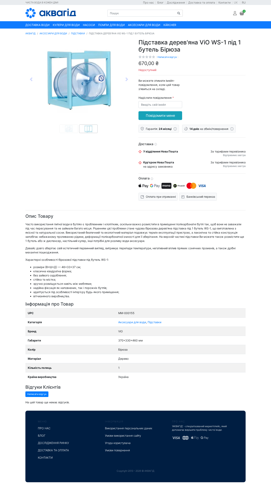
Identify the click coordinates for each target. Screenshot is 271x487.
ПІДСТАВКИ (78, 33)
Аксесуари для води (144, 25)
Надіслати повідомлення (155, 97)
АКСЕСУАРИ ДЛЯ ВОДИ (53, 33)
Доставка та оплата (201, 2)
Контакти (224, 2)
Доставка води (37, 25)
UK (236, 2)
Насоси (89, 25)
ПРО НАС (44, 428)
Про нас (148, 2)
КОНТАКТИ (45, 457)
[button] (235, 13)
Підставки (154, 322)
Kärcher (169, 25)
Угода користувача (118, 443)
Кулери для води (66, 25)
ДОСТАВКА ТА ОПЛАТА (53, 450)
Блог (160, 2)
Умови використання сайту (123, 435)
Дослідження (176, 2)
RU (244, 2)
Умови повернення (117, 450)
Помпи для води (111, 25)
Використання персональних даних (128, 428)
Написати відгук (168, 57)
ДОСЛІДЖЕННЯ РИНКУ (53, 443)
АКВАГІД (30, 33)
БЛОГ (41, 435)
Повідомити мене (160, 115)
